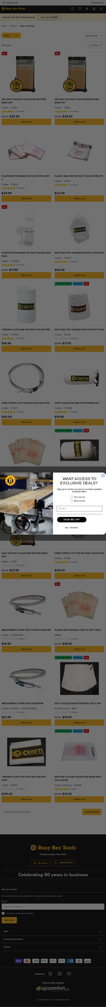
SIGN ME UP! (71, 519)
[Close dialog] (103, 475)
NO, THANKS (71, 528)
